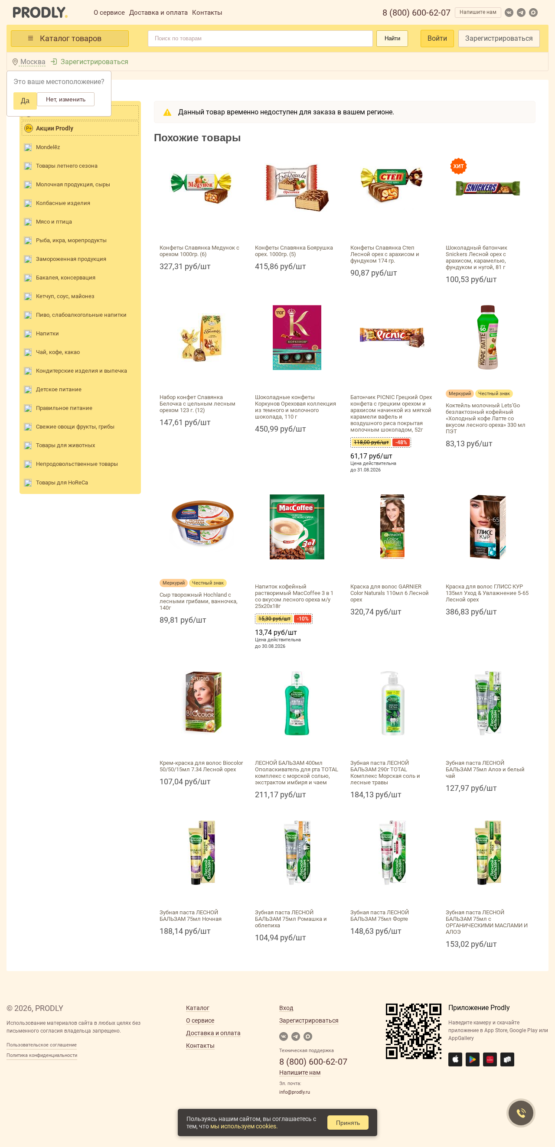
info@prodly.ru (294, 1092)
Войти (437, 38)
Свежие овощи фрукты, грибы (75, 426)
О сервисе (109, 12)
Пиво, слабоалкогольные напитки (81, 315)
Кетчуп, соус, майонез (65, 296)
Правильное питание (64, 408)
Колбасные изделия (63, 203)
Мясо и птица (54, 221)
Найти (392, 38)
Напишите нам (478, 12)
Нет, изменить (65, 99)
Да (25, 100)
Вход (286, 1007)
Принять (348, 1122)
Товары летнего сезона (67, 165)
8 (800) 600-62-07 (416, 12)
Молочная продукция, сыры (73, 184)
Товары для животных (65, 445)
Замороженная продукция (71, 259)
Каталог (197, 1007)
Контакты (207, 12)
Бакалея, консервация (65, 277)
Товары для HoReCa (62, 482)
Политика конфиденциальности (42, 1055)
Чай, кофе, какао (58, 352)
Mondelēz (48, 147)
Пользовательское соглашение (42, 1045)
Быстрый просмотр (201, 231)
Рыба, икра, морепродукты (71, 240)
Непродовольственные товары (77, 464)
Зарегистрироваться (499, 38)
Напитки (47, 333)
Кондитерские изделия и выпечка (81, 370)
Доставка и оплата (158, 12)
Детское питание (59, 389)
